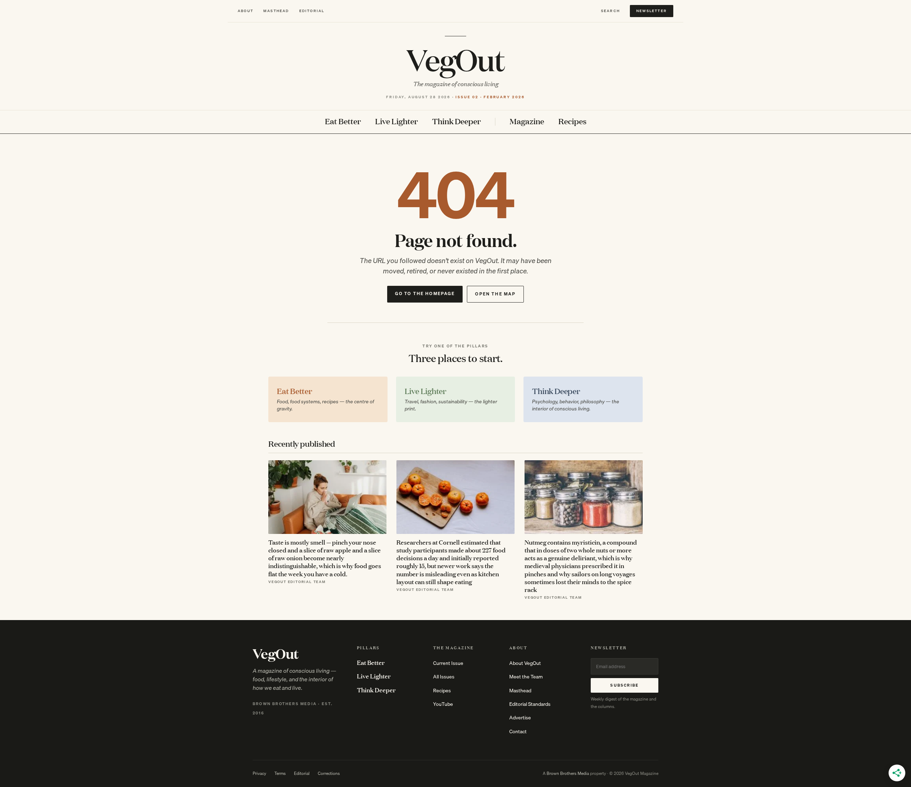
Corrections (329, 773)
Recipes (572, 121)
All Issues (443, 677)
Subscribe (624, 685)
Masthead (276, 11)
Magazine (527, 121)
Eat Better (343, 121)
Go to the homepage (425, 293)
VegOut (455, 59)
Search (610, 11)
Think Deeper (456, 121)
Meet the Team (526, 677)
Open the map (495, 293)
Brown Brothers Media (568, 773)
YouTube (443, 704)
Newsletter (651, 11)
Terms (280, 773)
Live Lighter (396, 121)
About (245, 11)
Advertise (520, 718)
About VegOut (525, 663)
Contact (518, 731)
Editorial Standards (530, 704)
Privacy (259, 773)
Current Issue (448, 663)
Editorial (312, 11)
